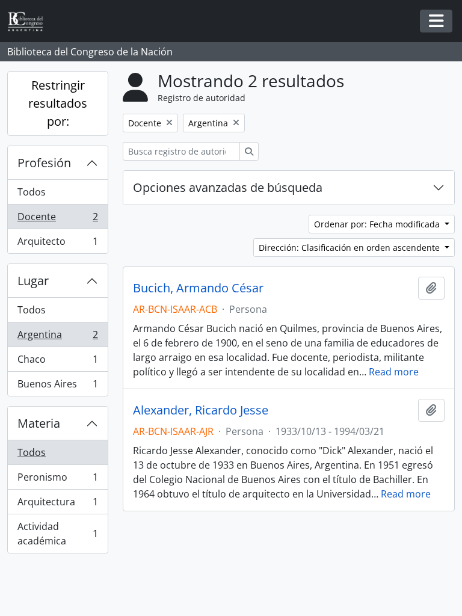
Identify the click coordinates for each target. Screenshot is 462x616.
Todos (31, 192)
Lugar (33, 281)
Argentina (57, 337)
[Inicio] (30, 21)
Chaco (57, 362)
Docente (57, 219)
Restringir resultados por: (57, 103)
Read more (394, 371)
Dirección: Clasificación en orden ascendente (350, 247)
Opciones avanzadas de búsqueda (227, 187)
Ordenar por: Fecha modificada (378, 224)
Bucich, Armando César (198, 288)
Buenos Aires (57, 386)
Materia (38, 423)
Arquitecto (57, 244)
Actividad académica (57, 533)
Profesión (44, 163)
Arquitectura (57, 504)
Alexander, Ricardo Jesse (200, 410)
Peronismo (57, 480)
